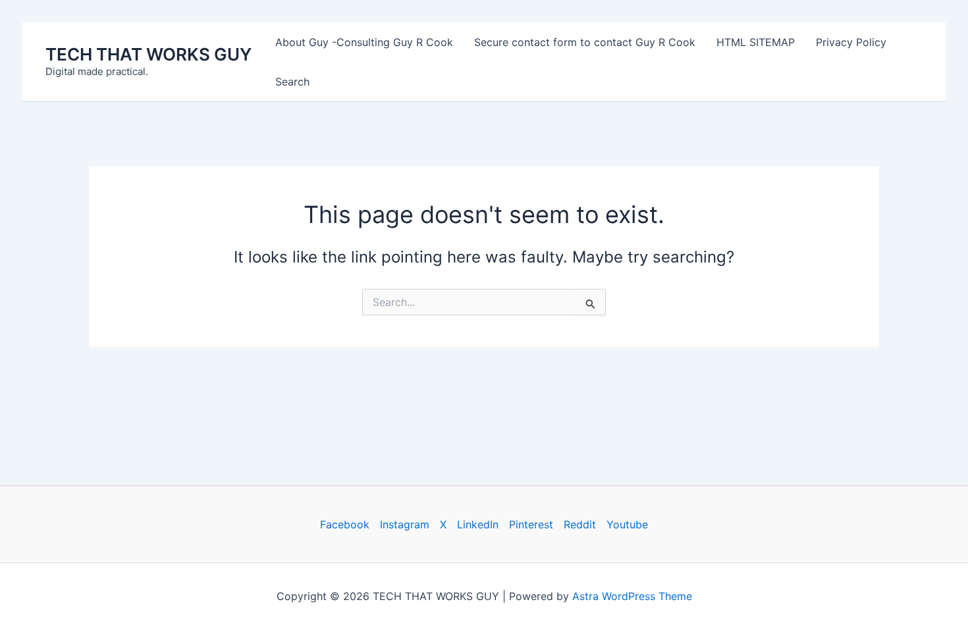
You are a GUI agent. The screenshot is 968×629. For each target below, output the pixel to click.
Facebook (344, 524)
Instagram (404, 524)
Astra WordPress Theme (632, 596)
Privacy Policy (851, 42)
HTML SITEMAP (755, 42)
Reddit (580, 524)
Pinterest (531, 524)
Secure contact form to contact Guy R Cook (584, 42)
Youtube (627, 524)
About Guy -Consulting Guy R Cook (364, 42)
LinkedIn (477, 524)
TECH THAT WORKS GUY (148, 54)
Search (292, 81)
